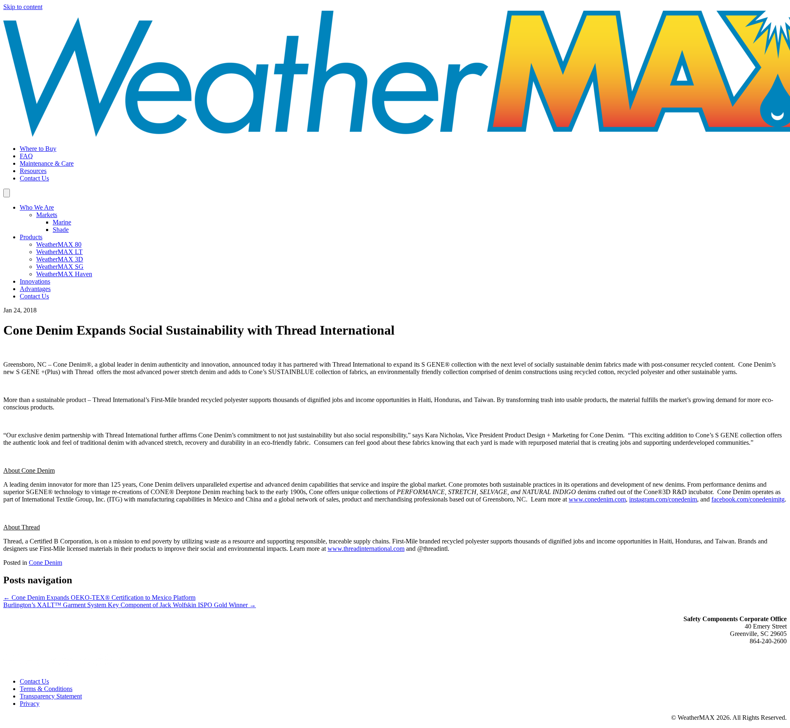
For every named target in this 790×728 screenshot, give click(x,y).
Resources (33, 170)
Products (31, 236)
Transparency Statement (51, 696)
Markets (46, 214)
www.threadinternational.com (366, 548)
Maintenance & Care (47, 163)
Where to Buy (38, 148)
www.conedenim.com (597, 499)
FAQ (26, 156)
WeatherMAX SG (60, 266)
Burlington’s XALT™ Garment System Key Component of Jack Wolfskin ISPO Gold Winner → (129, 604)
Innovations (35, 281)
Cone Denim (45, 562)
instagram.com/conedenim (663, 499)
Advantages (35, 288)
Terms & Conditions (46, 688)
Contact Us (34, 178)
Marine (62, 222)
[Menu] (6, 193)
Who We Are (37, 207)
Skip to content (22, 6)
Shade (61, 229)
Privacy (30, 703)
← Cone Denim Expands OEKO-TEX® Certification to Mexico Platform (99, 597)
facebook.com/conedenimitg (748, 499)
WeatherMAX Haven (64, 273)
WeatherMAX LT (59, 251)
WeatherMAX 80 (58, 244)
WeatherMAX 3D (59, 259)
